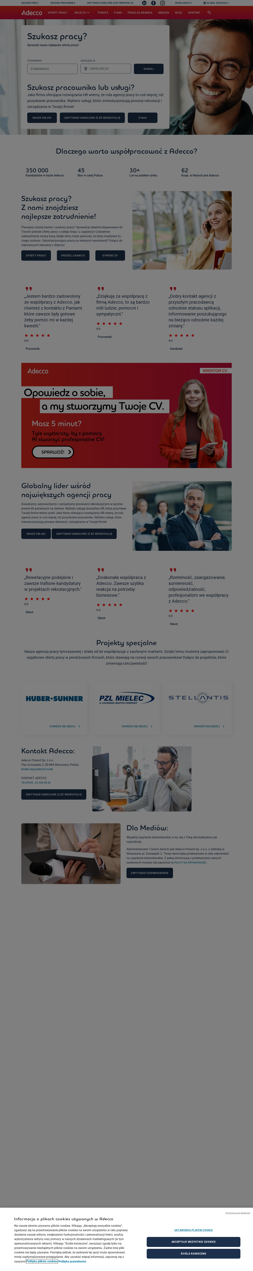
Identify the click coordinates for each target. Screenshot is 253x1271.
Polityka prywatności (72, 1261)
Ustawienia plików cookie (193, 1230)
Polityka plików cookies (42, 1261)
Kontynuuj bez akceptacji (238, 1212)
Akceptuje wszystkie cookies (194, 1241)
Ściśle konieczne (193, 1253)
